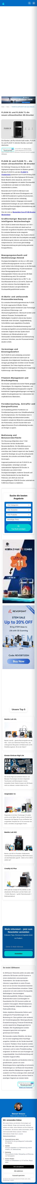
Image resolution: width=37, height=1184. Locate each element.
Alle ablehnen (18, 1171)
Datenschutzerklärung (9, 1136)
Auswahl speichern (18, 1175)
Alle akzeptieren (18, 1166)
